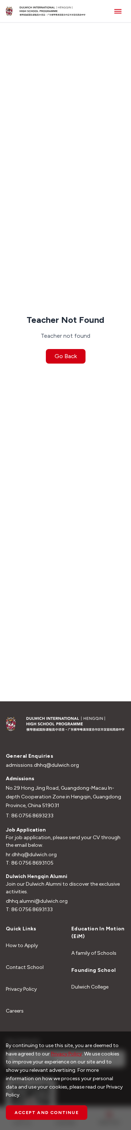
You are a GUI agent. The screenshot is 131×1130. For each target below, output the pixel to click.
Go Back (66, 356)
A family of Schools (93, 953)
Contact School (25, 967)
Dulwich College (89, 987)
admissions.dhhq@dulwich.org (42, 765)
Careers (15, 1011)
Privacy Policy (21, 989)
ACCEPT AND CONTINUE (47, 1112)
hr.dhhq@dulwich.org (31, 854)
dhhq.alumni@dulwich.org (37, 901)
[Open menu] (118, 11)
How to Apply (22, 945)
